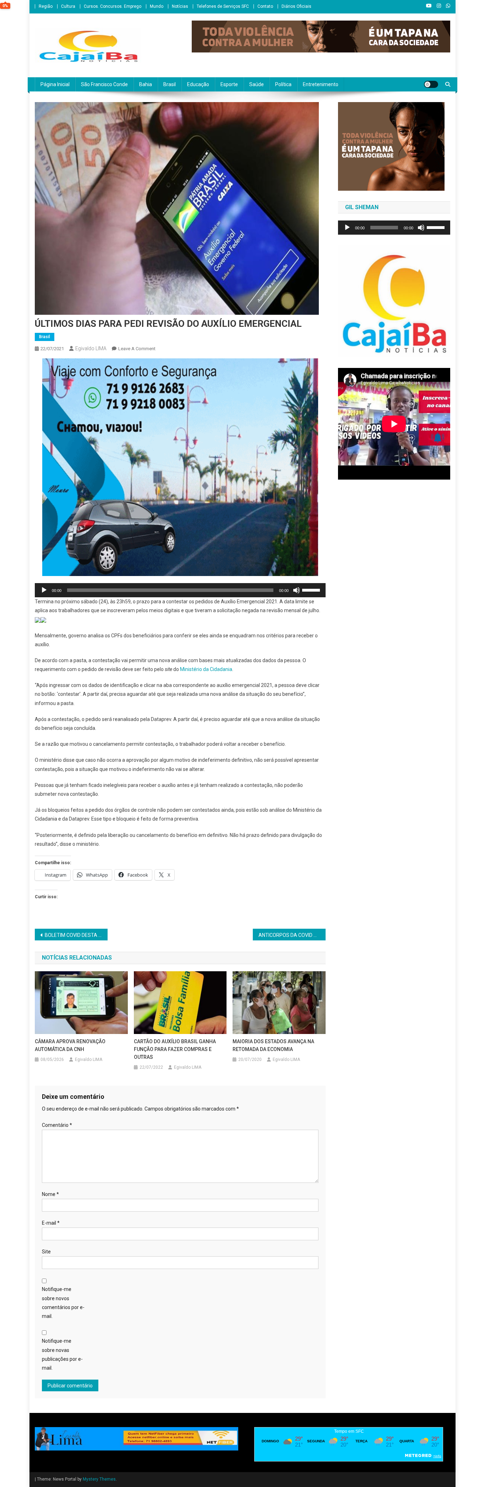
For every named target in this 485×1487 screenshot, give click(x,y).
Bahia (145, 84)
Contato (265, 6)
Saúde (256, 84)
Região (46, 6)
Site (46, 1251)
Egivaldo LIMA (91, 348)
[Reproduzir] (44, 590)
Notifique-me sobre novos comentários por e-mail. (63, 1302)
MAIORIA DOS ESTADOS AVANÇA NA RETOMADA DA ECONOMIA (273, 1045)
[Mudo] (296, 590)
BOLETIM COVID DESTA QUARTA (76, 935)
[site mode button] (431, 84)
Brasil (169, 84)
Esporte (229, 84)
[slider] (312, 589)
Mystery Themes (99, 1479)
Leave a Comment (137, 348)
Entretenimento (320, 84)
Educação (198, 84)
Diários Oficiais (296, 6)
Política (283, 84)
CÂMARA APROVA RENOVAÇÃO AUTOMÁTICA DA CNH (70, 1045)
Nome (50, 1194)
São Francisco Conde (104, 84)
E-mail (51, 1223)
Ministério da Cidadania (206, 669)
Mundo (156, 6)
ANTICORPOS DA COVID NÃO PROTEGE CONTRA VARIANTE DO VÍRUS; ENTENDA (292, 935)
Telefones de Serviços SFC (223, 6)
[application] (180, 590)
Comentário (57, 1125)
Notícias (180, 6)
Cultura (68, 6)
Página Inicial (55, 84)
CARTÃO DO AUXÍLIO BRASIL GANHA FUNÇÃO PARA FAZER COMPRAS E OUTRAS (175, 1049)
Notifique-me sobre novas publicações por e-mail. (62, 1354)
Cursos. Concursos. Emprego (112, 6)
